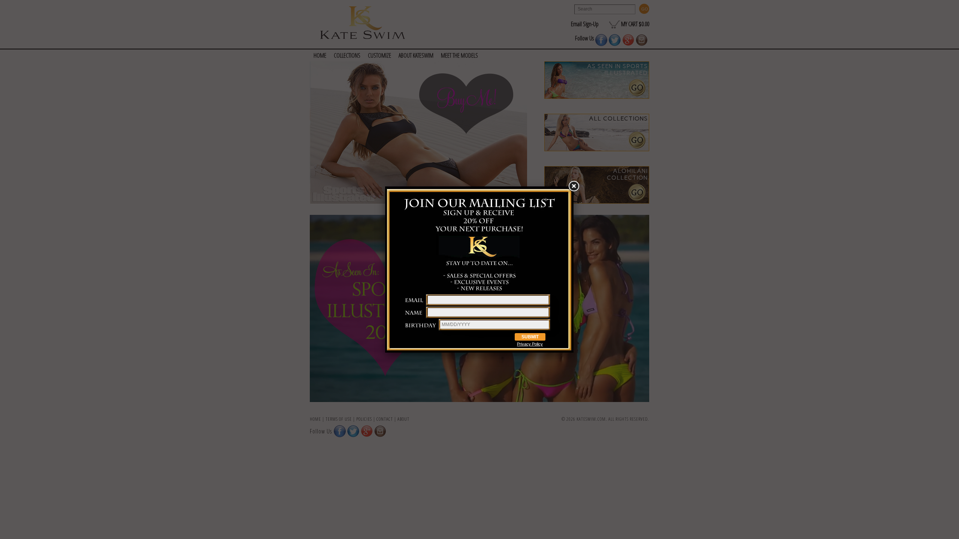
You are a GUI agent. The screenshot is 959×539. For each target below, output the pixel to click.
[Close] (573, 186)
